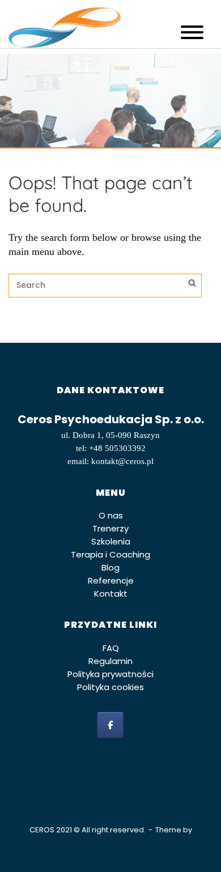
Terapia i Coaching (110, 554)
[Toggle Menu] (192, 32)
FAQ (111, 648)
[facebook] (110, 725)
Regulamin (110, 661)
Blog (110, 567)
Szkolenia (110, 541)
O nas (111, 515)
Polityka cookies (110, 687)
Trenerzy (110, 528)
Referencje (111, 580)
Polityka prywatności (110, 674)
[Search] (192, 284)
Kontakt (111, 593)
